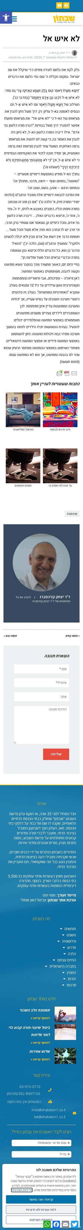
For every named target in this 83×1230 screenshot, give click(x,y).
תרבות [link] (71, 985)
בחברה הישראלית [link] (63, 966)
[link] (6, 18)
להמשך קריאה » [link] (40, 1018)
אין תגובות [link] (15, 57)
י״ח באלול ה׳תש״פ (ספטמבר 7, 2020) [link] (55, 57)
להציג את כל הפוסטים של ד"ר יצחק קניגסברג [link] (43, 599)
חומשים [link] (70, 928)
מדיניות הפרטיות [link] (22, 1190)
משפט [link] (71, 935)
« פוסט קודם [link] (72, 636)
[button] (13, 19)
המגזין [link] (71, 972)
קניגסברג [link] (72, 514)
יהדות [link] (72, 978)
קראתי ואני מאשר (41, 1199)
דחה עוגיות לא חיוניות (41, 1210)
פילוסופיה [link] (69, 941)
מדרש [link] (71, 947)
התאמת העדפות (41, 1220)
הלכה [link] (72, 953)
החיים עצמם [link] (66, 960)
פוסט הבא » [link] (10, 636)
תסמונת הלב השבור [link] (35, 1010)
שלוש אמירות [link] (40, 1051)
